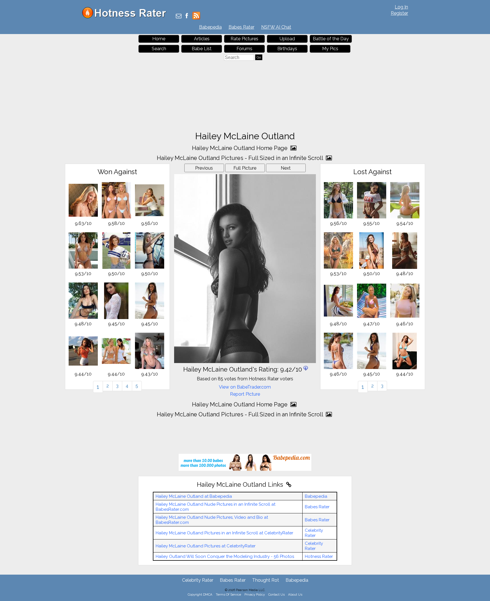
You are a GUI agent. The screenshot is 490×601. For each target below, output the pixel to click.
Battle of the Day (331, 38)
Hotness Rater (319, 556)
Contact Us (276, 594)
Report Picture (245, 394)
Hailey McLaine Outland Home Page (240, 148)
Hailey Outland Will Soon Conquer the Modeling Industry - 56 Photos (225, 556)
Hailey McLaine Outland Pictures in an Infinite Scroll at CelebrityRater (224, 532)
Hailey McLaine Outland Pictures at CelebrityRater (205, 546)
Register (399, 13)
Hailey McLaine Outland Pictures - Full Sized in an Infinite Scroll (240, 158)
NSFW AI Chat (276, 27)
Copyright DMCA (200, 594)
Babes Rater (241, 27)
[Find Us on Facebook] (186, 16)
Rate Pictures (244, 38)
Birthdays (287, 48)
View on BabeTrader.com (245, 387)
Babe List (202, 48)
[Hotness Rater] (126, 17)
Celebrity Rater (314, 533)
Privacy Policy (254, 594)
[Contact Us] (178, 16)
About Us (295, 594)
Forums (244, 48)
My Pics (330, 48)
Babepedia (210, 27)
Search (159, 48)
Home (158, 38)
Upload (287, 38)
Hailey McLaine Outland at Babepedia (194, 496)
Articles (202, 38)
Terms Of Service (228, 594)
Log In (401, 7)
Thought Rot (265, 580)
